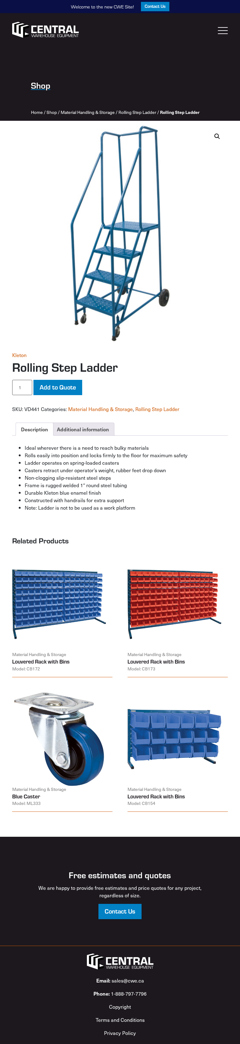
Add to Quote (58, 387)
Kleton (19, 355)
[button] (217, 136)
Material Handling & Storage (88, 112)
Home (37, 112)
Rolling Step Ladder (137, 112)
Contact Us (155, 6)
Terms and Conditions (120, 1019)
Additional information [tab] (83, 429)
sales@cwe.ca (120, 980)
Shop (52, 112)
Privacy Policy (120, 1033)
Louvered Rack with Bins (41, 661)
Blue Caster (26, 796)
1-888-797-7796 (120, 993)
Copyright (120, 1006)
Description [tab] (34, 429)
